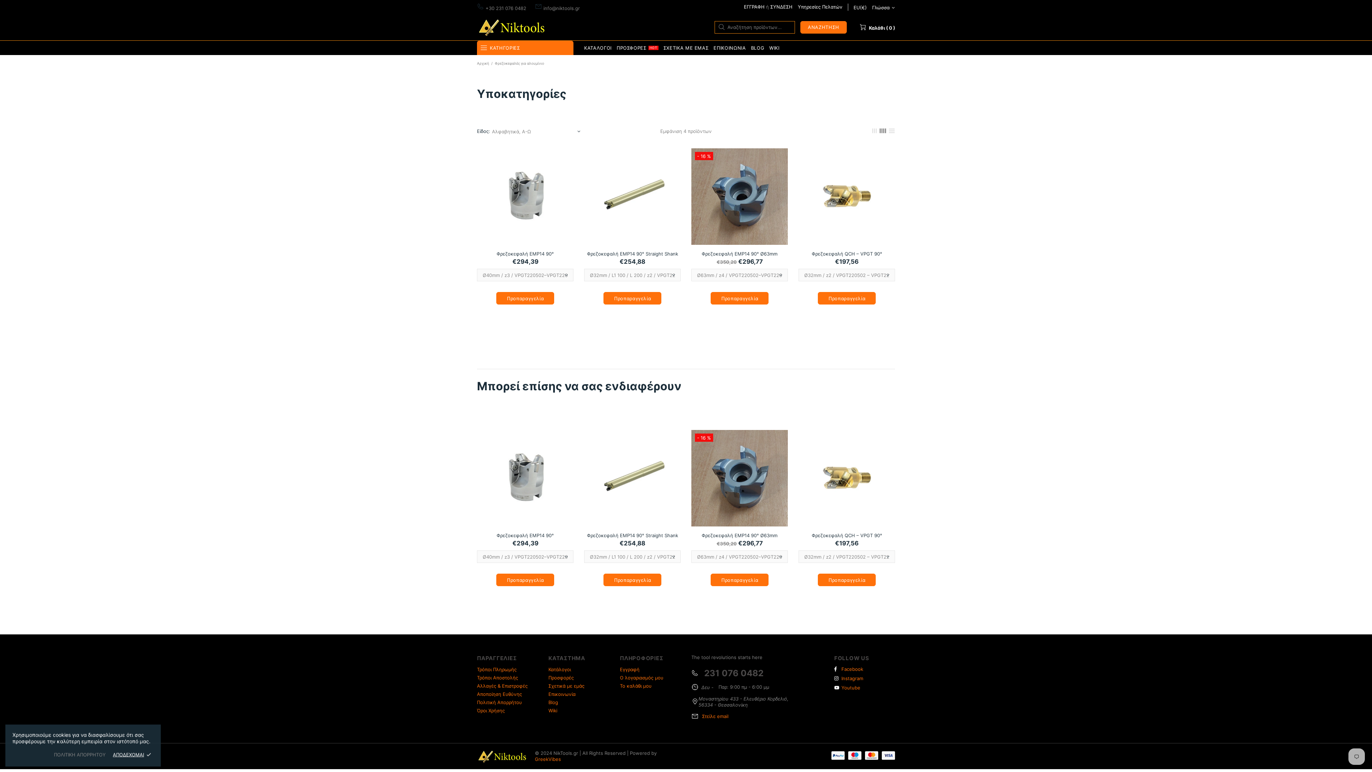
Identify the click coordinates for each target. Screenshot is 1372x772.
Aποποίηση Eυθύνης (499, 694)
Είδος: (483, 131)
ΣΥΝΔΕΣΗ (781, 7)
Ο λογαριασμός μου (641, 678)
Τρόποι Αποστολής (497, 678)
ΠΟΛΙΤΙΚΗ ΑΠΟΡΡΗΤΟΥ (80, 754)
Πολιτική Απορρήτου (499, 702)
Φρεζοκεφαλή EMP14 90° (525, 254)
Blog (553, 702)
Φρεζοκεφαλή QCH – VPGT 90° (847, 254)
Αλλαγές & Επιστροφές (502, 686)
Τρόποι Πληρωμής (497, 669)
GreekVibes (548, 759)
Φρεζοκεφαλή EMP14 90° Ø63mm (739, 254)
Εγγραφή (630, 669)
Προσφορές (561, 678)
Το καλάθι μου (636, 686)
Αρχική (483, 63)
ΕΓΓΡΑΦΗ (754, 7)
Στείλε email (715, 716)
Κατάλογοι (559, 669)
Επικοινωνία (562, 694)
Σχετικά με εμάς (566, 686)
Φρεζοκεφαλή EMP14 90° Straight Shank (632, 254)
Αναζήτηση (823, 27)
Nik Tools (513, 27)
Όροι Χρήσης (491, 710)
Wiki (552, 710)
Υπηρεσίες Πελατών (820, 7)
